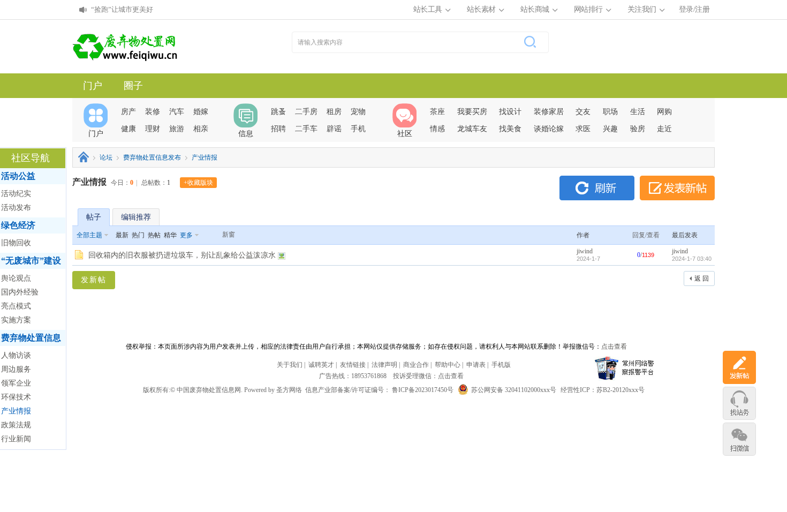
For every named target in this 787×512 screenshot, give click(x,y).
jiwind (585, 251)
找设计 (510, 112)
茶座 (437, 112)
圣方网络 (289, 390)
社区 (404, 134)
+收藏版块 (198, 182)
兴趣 (610, 129)
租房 (334, 112)
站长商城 (534, 9)
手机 (358, 129)
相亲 (200, 129)
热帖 (154, 235)
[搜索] (528, 42)
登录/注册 (694, 9)
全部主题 (89, 235)
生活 (637, 112)
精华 (170, 235)
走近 (664, 129)
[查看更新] (209, 235)
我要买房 (472, 112)
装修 (152, 112)
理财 (152, 129)
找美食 (510, 129)
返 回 (701, 278)
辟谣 (334, 129)
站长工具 (427, 9)
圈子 (133, 85)
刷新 (596, 188)
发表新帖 (677, 188)
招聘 (278, 129)
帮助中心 (447, 364)
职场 (610, 112)
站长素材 (481, 9)
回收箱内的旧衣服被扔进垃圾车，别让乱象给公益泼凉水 (182, 255)
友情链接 (353, 364)
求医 (583, 129)
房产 (128, 112)
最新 (122, 235)
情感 (437, 129)
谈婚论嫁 (549, 129)
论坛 (106, 157)
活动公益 (18, 175)
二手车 (306, 129)
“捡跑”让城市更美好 (122, 9)
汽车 (176, 112)
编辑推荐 (136, 217)
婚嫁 (200, 112)
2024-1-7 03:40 (692, 258)
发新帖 (94, 280)
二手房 (306, 112)
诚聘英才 (321, 364)
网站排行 (588, 9)
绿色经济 (18, 225)
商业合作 (416, 364)
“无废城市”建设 (31, 260)
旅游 (176, 129)
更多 (186, 235)
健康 (128, 129)
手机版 (501, 364)
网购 (664, 112)
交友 (583, 112)
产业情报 (204, 157)
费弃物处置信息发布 (152, 157)
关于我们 (289, 364)
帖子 (93, 217)
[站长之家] (125, 47)
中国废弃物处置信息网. (210, 390)
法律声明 (384, 364)
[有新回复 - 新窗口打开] (79, 257)
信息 (245, 134)
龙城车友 (472, 129)
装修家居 (549, 112)
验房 (637, 129)
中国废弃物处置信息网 (83, 157)
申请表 (476, 364)
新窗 (228, 234)
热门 (138, 235)
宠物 (358, 112)
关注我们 (641, 9)
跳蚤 (278, 112)
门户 (92, 85)
